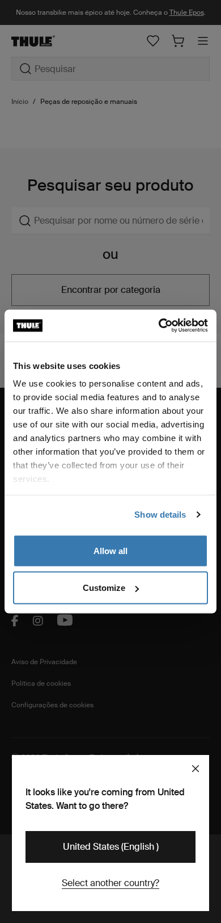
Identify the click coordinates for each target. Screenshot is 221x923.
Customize (104, 588)
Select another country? (110, 883)
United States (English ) (111, 847)
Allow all (111, 550)
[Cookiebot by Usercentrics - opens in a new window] (159, 325)
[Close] (195, 768)
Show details (160, 514)
